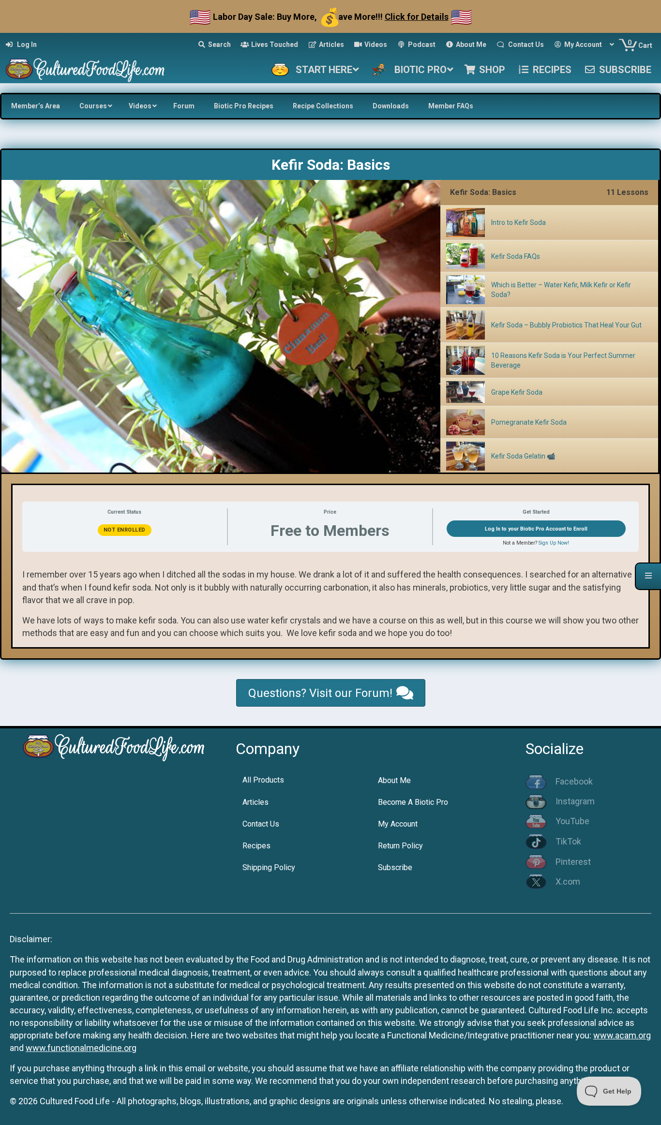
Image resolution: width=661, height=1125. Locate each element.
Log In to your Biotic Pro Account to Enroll (536, 529)
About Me (394, 780)
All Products (263, 780)
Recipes (256, 845)
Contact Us (260, 824)
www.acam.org (622, 1035)
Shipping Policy (268, 867)
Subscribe (395, 867)
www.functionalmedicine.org (81, 1048)
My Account (398, 824)
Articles (255, 802)
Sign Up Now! (554, 543)
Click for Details (417, 17)
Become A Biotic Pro (413, 802)
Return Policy (400, 845)
